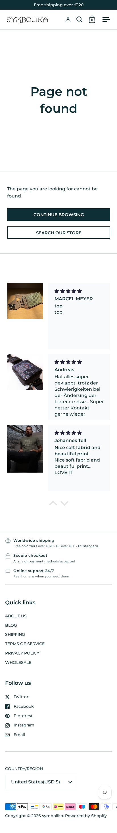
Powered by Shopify (86, 815)
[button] (79, 19)
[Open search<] (79, 19)
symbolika (52, 815)
